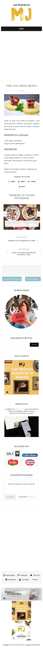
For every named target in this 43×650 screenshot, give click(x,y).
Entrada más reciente (12, 279)
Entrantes (21, 91)
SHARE (12, 181)
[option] (22, 218)
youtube (25, 580)
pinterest (12, 580)
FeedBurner (32, 497)
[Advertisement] (21, 57)
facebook (23, 575)
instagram (10, 575)
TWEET (22, 181)
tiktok (35, 579)
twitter (36, 575)
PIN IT (23, 186)
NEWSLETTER (20, 409)
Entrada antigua (32, 279)
